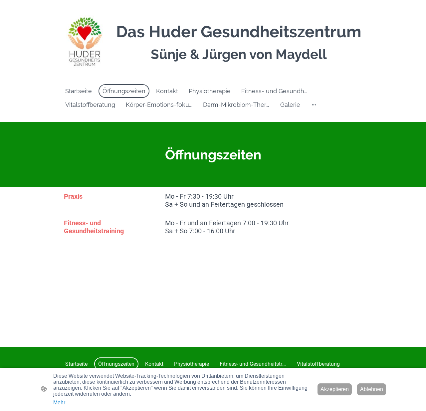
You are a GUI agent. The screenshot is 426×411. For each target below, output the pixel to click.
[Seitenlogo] (84, 42)
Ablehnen (371, 389)
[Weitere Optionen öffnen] (314, 104)
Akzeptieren (334, 389)
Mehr (59, 402)
